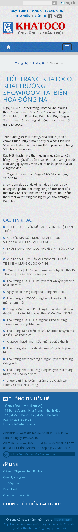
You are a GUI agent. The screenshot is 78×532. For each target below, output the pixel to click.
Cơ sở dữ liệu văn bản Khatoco (24, 471)
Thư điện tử (11, 483)
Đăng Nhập (63, 519)
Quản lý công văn (14, 477)
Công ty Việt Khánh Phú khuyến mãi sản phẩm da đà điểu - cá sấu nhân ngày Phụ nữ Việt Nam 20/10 (38, 311)
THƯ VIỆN (22, 15)
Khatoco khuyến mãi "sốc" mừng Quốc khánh (37, 341)
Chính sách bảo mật (16, 495)
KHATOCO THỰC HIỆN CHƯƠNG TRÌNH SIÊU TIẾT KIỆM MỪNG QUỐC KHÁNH (35, 261)
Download (10, 489)
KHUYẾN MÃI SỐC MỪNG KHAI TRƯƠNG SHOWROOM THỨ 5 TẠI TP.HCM (32, 240)
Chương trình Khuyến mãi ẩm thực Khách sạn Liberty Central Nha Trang (35, 383)
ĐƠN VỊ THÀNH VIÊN (48, 11)
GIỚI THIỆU (19, 11)
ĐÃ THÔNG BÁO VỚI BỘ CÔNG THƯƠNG (33, 454)
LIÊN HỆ (40, 15)
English (70, 3)
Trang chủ (22, 63)
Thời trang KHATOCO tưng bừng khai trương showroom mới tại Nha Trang (35, 322)
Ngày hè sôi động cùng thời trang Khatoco (35, 292)
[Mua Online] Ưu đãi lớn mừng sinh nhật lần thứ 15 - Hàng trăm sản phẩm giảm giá (39, 272)
